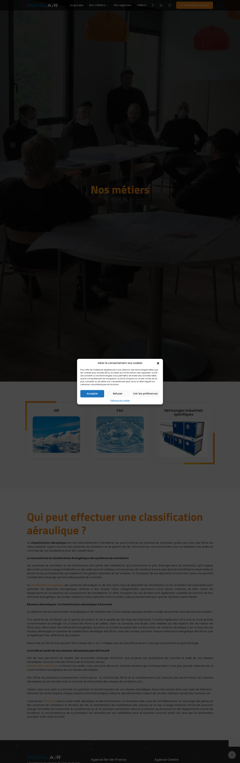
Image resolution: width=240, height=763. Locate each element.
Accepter (92, 393)
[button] (158, 363)
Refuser (117, 393)
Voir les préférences (145, 393)
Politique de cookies (120, 400)
